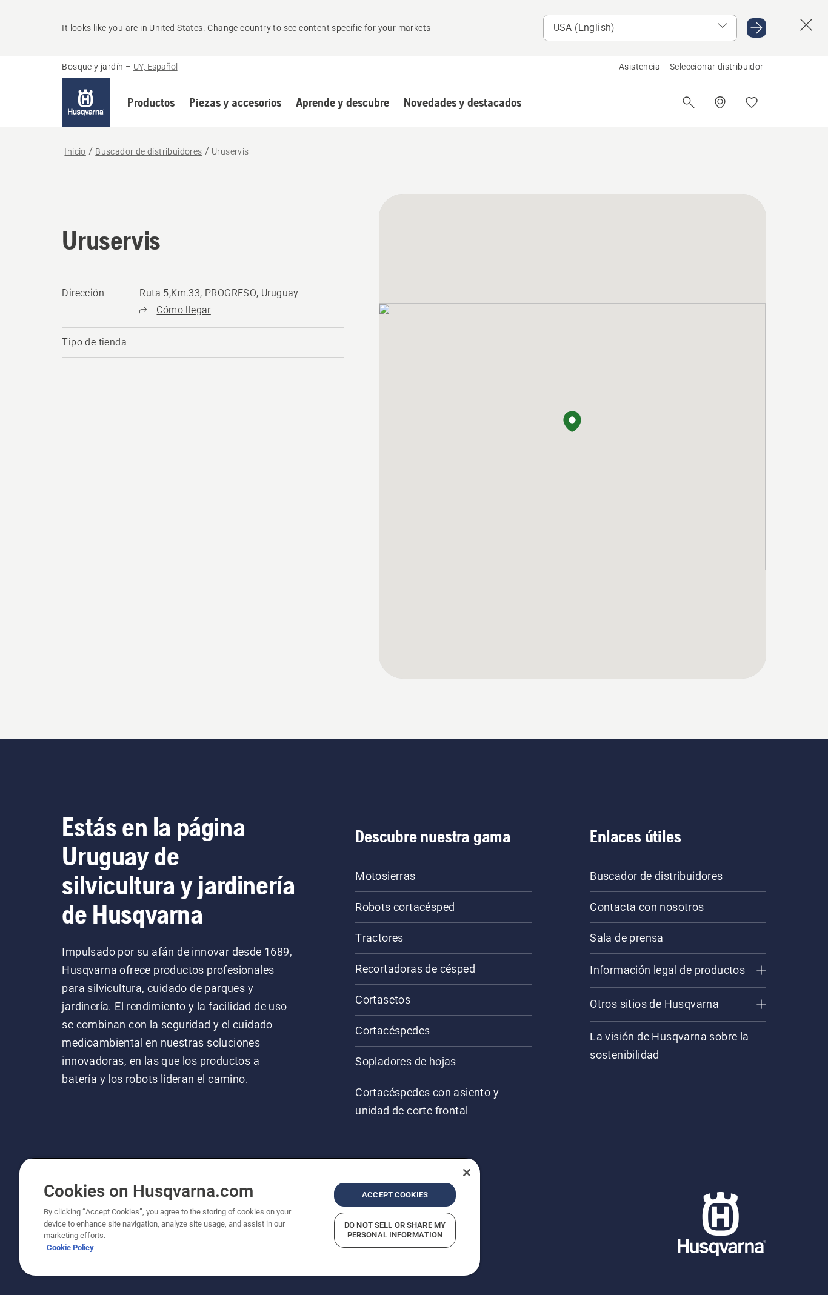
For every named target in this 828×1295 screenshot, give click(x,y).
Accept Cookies (395, 1194)
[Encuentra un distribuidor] (720, 102)
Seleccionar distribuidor (717, 67)
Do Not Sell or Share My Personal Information (395, 1229)
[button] (151, 102)
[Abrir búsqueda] (688, 102)
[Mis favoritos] (751, 102)
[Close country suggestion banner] (806, 25)
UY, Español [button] (155, 67)
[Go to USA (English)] (756, 28)
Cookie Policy (70, 1247)
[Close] (467, 1172)
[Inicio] (86, 102)
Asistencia (639, 67)
